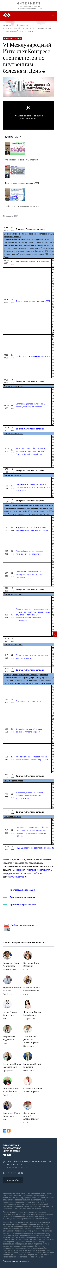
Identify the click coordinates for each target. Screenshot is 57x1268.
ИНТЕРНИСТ (28, 4)
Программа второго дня (22, 897)
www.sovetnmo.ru (17, 876)
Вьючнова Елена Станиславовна (31, 989)
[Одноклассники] (9, 1130)
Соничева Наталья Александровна (32, 1090)
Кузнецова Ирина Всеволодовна (12, 1065)
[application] (28, 115)
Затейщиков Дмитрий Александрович (31, 1039)
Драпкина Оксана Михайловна (32, 1013)
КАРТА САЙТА (13, 1180)
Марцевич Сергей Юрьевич (32, 1065)
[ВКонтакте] (4, 1130)
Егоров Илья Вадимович (9, 1038)
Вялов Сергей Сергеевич (10, 1013)
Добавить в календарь (22, 925)
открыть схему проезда (17, 1167)
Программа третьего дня (23, 904)
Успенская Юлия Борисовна (11, 1114)
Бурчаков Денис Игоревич (31, 964)
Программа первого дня (22, 890)
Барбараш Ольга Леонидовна (11, 964)
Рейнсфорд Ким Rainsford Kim (11, 1090)
